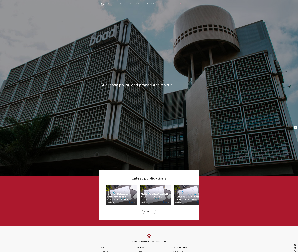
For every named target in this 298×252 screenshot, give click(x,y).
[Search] (192, 3)
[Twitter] (295, 248)
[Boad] (102, 3)
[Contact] (295, 127)
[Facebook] (295, 245)
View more (110, 202)
